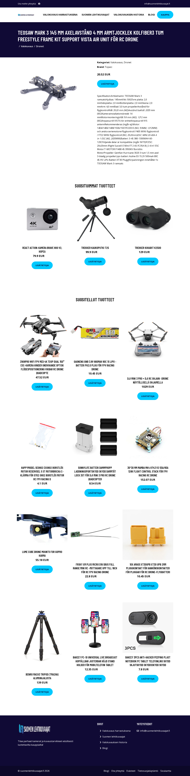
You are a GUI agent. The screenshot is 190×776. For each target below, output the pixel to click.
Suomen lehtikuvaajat (95, 14)
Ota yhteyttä (117, 770)
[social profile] (39, 3)
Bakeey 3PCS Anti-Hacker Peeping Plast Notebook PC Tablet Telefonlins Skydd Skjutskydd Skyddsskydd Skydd (147, 661)
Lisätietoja (107, 83)
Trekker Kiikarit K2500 (148, 247)
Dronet (40, 46)
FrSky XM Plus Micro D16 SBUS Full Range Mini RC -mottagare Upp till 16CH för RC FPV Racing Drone (95, 568)
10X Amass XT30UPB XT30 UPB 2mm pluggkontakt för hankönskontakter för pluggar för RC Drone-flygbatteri (148, 568)
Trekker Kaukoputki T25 (95, 247)
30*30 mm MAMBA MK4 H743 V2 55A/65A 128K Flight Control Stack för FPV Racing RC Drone (147, 471)
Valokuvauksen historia (129, 14)
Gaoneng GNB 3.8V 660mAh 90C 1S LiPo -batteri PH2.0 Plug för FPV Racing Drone (95, 365)
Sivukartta (165, 770)
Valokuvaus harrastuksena (60, 14)
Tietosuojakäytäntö (148, 770)
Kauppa (165, 14)
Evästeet (130, 770)
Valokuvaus (27, 46)
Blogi (151, 14)
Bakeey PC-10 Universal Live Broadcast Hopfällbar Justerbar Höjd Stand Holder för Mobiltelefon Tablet (95, 661)
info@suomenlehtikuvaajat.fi (157, 3)
